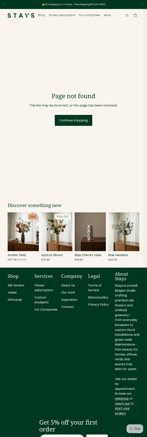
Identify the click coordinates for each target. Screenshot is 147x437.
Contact (67, 307)
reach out (122, 403)
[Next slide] (143, 4)
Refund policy (98, 297)
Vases (12, 292)
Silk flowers (16, 285)
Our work (68, 292)
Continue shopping (73, 120)
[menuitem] (107, 15)
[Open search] (127, 15)
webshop (122, 398)
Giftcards (15, 300)
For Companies (45, 309)
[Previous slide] (4, 4)
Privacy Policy (98, 304)
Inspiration (69, 300)
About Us (68, 285)
